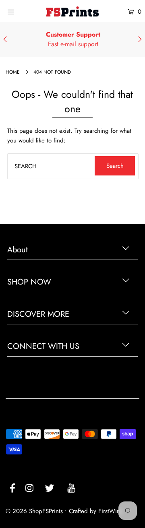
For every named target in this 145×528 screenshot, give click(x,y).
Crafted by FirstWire (95, 511)
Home (13, 72)
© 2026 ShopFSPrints (34, 511)
